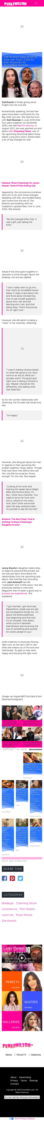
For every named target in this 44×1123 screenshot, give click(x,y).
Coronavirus (9, 909)
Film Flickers (27, 909)
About (13, 1077)
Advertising (25, 1077)
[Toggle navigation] (36, 3)
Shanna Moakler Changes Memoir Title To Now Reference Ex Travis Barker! (32, 723)
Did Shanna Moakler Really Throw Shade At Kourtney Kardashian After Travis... (32, 744)
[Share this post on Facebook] (4, 878)
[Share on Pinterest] (12, 878)
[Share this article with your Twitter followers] (20, 878)
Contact (14, 1084)
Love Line (7, 915)
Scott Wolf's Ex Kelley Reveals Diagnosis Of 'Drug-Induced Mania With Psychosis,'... (11, 724)
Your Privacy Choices (25, 1118)
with (19, 131)
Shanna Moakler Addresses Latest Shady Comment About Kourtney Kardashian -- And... (11, 745)
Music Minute (24, 915)
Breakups (8, 903)
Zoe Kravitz (9, 920)
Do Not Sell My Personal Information (22, 1097)
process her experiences (14, 593)
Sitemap (33, 1080)
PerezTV (21, 1054)
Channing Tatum (26, 903)
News (9, 1054)
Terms (23, 1080)
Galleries (36, 1054)
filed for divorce (25, 125)
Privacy (14, 1080)
